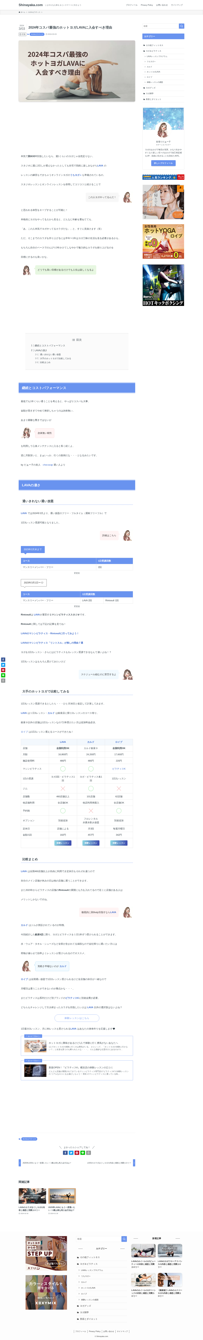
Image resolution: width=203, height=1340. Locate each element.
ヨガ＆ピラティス (37, 34)
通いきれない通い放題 (50, 354)
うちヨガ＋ (76, 175)
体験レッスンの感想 (155, 82)
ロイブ (24, 732)
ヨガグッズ (150, 88)
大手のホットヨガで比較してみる (55, 358)
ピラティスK (119, 768)
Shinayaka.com (31, 5)
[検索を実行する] (181, 26)
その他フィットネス (154, 45)
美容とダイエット (153, 99)
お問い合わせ (108, 1331)
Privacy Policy (95, 1331)
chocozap (48, 465)
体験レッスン (62, 843)
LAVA (100, 165)
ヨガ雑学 (150, 93)
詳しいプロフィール (163, 163)
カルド (51, 713)
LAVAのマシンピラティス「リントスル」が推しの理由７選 (52, 643)
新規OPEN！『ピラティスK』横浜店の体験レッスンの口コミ (81, 1067)
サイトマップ (122, 1331)
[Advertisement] (77, 125)
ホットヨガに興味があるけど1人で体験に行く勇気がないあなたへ (83, 1043)
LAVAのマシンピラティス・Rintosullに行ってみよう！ (50, 633)
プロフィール (80, 1331)
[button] (65, 1153)
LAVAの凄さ (41, 350)
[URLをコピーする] (88, 1153)
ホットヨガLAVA (153, 72)
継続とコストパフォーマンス (50, 345)
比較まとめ (45, 362)
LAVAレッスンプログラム (157, 56)
